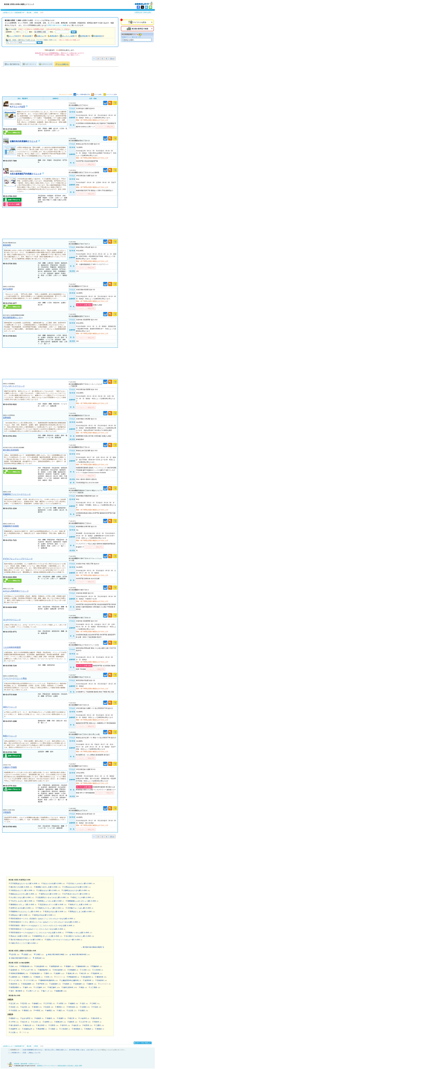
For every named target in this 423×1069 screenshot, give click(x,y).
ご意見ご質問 (78, 1065)
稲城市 (40, 1018)
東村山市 (29, 1025)
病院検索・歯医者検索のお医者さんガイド (144, 3)
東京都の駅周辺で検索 (140, 29)
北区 (85, 1003)
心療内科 (15, 977)
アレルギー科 (29, 970)
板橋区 (38, 1003)
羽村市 (97, 1022)
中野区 (39, 1010)
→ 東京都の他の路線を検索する (92, 947)
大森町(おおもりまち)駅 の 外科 (76, 890)
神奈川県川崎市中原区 (21, 958)
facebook (138, 7)
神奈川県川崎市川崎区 (58, 954)
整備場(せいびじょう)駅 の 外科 (23, 904)
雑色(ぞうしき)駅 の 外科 (81, 904)
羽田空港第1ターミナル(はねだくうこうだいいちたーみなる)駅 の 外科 (38, 929)
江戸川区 (50, 1003)
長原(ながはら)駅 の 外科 (55, 911)
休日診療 (27, 36)
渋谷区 (15, 1007)
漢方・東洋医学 (17, 991)
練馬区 (51, 1010)
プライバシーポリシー (50, 1065)
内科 (14, 966)
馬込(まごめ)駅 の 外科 (21, 936)
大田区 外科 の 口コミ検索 (56, 25)
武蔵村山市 (29, 1029)
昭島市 (15, 1018)
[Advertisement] (60, 223)
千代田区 (15, 1010)
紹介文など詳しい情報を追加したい (56, 1050)
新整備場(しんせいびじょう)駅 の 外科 (83, 901)
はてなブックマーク (146, 7)
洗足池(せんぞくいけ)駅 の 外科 (53, 904)
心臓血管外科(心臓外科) (71, 980)
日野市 (54, 1025)
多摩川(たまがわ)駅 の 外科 (22, 908)
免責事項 (39, 1065)
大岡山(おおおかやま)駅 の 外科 (77, 887)
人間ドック (33, 991)
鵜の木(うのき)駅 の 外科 (21, 887)
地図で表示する (30, 64)
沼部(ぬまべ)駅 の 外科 (21, 915)
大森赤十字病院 (10, 767)
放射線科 (80, 984)
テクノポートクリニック (14, 386)
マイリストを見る (139, 22)
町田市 (88, 1025)
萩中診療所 (8, 289)
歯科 (28, 987)
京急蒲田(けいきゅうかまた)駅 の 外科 (53, 897)
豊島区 (28, 1010)
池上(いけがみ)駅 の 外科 (54, 883)
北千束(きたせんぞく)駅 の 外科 (77, 894)
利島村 (89, 1029)
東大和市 (42, 1025)
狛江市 (25, 1022)
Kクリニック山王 (17, 106)
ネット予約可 (14, 36)
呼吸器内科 (27, 966)
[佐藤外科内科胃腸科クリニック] (6, 143)
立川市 (37, 1022)
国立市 (73, 1018)
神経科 (39, 977)
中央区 (97, 1007)
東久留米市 (16, 1025)
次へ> (112, 58)
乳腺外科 (97, 973)
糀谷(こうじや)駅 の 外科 (83, 897)
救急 (84, 987)
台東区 (86, 1007)
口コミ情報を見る (14, 132)
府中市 (66, 1025)
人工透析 (95, 987)
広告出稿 (70, 1065)
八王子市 (86, 1022)
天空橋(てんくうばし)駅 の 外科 (80, 908)
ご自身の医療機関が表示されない (32, 1050)
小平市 (15, 1022)
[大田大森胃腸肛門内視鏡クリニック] (6, 173)
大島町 (54, 1029)
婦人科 (85, 973)
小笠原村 (65, 1029)
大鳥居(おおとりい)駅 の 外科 (23, 890)
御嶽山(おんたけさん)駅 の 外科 (24, 894)
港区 (61, 1010)
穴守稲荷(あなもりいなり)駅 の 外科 (25, 883)
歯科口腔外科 (70, 987)
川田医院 (7, 812)
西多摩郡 (42, 1029)
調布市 (73, 1022)
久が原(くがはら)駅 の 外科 (22, 897)
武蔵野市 (15, 1029)
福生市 (77, 1025)
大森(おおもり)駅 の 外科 (49, 890)
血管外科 (89, 980)
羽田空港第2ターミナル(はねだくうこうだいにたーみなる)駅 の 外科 (37, 932)
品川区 (15, 954)
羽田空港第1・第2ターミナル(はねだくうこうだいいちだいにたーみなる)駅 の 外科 (42, 925)
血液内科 (15, 970)
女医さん (40, 36)
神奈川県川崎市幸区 (81, 954)
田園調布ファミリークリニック (17, 494)
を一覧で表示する (13, 64)
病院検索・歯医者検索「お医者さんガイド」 (27, 1063)
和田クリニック (10, 736)
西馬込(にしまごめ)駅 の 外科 (82, 911)
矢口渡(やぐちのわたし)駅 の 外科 (80, 936)
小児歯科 (40, 987)
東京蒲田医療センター (13, 317)
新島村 (100, 1029)
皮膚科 (60, 973)
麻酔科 (92, 984)
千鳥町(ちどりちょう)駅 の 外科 (50, 908)
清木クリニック (10, 707)
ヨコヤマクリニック (12, 620)
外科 (49, 977)
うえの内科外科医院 (12, 647)
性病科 (68, 984)
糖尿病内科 (45, 970)
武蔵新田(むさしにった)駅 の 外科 (48, 936)
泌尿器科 (56, 984)
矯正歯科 (54, 987)
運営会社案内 (62, 1065)
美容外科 (15, 984)
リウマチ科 (31, 980)
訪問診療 (84, 36)
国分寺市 (97, 1018)
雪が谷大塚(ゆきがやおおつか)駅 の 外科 (27, 940)
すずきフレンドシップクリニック (18, 559)
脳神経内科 (83, 966)
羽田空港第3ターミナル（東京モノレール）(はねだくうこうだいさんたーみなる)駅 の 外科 (45, 922)
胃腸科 (70, 966)
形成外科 (102, 980)
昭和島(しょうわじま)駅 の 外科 (51, 901)
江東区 (40, 954)
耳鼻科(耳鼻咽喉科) (19, 973)
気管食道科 (37, 973)
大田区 (62, 1003)
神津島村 (78, 1029)
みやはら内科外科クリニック (16, 591)
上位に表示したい (92, 1050)
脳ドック (48, 991)
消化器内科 (41, 966)
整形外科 (101, 977)
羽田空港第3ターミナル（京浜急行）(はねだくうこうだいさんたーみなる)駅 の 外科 (43, 918)
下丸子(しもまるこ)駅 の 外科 (23, 901)
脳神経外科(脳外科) (49, 980)
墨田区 (61, 1007)
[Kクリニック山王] (6, 106)
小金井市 (84, 1018)
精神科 (28, 977)
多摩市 (49, 1022)
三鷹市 (100, 1025)
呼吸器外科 (74, 977)
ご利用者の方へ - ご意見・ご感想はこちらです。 (26, 1052)
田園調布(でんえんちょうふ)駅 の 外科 (26, 911)
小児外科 (98, 970)
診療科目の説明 (47, 64)
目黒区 (27, 954)
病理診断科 (16, 987)
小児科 (86, 970)
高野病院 (7, 417)
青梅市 (51, 1018)
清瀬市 (62, 1018)
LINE (150, 7)
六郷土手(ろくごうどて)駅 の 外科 (24, 943)
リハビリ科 (16, 980)
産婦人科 (73, 973)
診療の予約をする (14, 200)
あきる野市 (27, 1018)
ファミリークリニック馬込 (15, 678)
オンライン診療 (68, 36)
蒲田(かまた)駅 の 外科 (51, 894)
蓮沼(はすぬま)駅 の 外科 (45, 915)
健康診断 (61, 991)
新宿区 (38, 1007)
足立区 (15, 1003)
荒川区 (26, 1003)
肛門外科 (43, 984)
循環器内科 (56, 966)
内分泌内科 (60, 970)
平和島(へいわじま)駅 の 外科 (79, 932)
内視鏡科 (73, 970)
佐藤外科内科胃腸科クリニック (24, 141)
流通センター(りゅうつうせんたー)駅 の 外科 (64, 940)
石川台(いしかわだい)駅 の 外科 (81, 883)
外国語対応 (98, 36)
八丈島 (14, 1032)
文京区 (72, 1010)
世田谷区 (40, 958)
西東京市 (61, 1022)
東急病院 (7, 245)
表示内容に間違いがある (77, 1050)
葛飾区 (74, 1003)
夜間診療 (53, 36)
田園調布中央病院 (11, 526)
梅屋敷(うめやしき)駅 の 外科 (48, 887)
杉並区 (49, 1007)
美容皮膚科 (28, 984)
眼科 (49, 973)
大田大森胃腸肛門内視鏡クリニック (26, 174)
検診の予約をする (14, 789)
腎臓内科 (97, 966)
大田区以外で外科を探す (143, 12)
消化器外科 (88, 977)
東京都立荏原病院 (11, 450)
